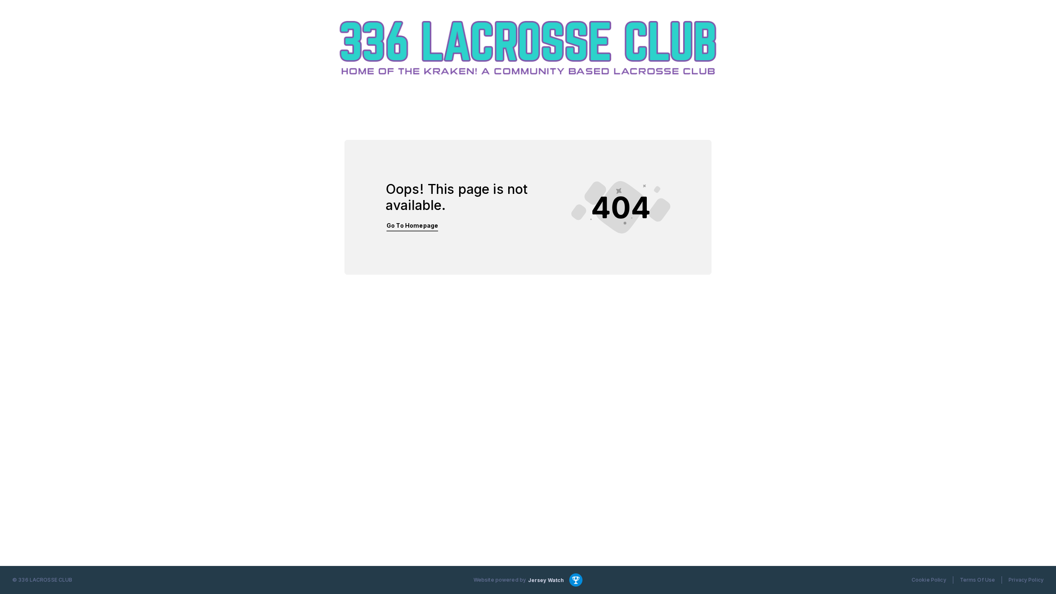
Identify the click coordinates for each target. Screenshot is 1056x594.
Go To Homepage (412, 225)
